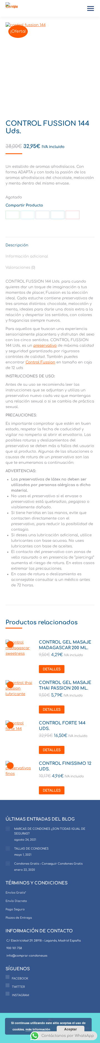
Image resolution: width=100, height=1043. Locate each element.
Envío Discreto (16, 901)
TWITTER (18, 986)
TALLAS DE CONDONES (31, 848)
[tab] (50, 242)
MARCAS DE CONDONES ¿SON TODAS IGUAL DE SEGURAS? (49, 831)
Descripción (17, 245)
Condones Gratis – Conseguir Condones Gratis (48, 863)
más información (38, 1029)
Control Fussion (40, 362)
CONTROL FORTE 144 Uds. (62, 726)
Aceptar (70, 1029)
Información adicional (27, 256)
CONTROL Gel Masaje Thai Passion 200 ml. (65, 685)
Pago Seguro (15, 909)
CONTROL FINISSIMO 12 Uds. (65, 766)
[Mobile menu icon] (90, 8)
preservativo (45, 346)
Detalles (52, 669)
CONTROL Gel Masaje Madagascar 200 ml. (65, 645)
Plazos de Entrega (19, 917)
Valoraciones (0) (20, 268)
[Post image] (8, 828)
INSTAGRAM (20, 995)
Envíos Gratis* (16, 892)
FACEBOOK (20, 978)
